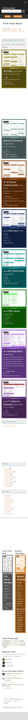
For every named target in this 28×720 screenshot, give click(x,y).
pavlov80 (8, 678)
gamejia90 (8, 673)
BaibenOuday (8, 196)
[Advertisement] (12, 2)
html (6, 81)
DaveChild (8, 659)
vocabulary (20, 624)
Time (6, 410)
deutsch (11, 200)
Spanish (6, 31)
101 (10, 81)
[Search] (23, 11)
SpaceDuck (9, 662)
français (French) (9, 83)
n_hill (6, 150)
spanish (7, 154)
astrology (16, 375)
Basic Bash (20, 673)
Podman (7, 495)
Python (7, 470)
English (7, 156)
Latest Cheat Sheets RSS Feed (13, 707)
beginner (7, 375)
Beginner (7, 484)
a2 (18, 200)
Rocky (6, 497)
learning (19, 621)
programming (10, 414)
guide (15, 200)
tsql (7, 607)
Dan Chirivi (7, 316)
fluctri (6, 236)
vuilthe (6, 77)
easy (20, 200)
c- (5, 414)
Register (17, 16)
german (7, 200)
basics (11, 375)
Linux (6, 468)
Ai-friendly (8, 513)
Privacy (6, 703)
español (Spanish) (13, 156)
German (23, 31)
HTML (15, 29)
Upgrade (7, 503)
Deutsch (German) (13, 205)
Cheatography (6, 641)
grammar (11, 154)
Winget (7, 505)
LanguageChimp (23, 609)
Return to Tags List (10, 426)
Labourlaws (8, 499)
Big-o (6, 511)
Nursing (7, 474)
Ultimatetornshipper (10, 371)
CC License (8, 701)
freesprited (8, 603)
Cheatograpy (8, 501)
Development (8, 472)
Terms (16, 701)
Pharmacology (9, 482)
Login (7, 16)
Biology (7, 480)
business (22, 645)
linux (5, 647)
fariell (6, 276)
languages (19, 619)
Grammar (14, 31)
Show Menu (25, 2)
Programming (8, 478)
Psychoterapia (9, 507)
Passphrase (8, 509)
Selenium (7, 476)
